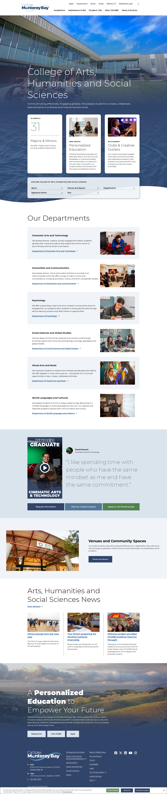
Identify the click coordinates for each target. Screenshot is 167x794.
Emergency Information (75, 752)
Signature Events (39, 193)
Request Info (36, 734)
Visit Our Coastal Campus (83, 507)
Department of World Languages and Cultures (53, 413)
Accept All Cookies (142, 790)
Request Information (46, 507)
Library (68, 775)
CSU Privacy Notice (96, 772)
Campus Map (35, 769)
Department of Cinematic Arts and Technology (53, 251)
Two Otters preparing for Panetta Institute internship (81, 637)
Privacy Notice (67, 792)
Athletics (110, 4)
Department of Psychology (44, 316)
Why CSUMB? (112, 10)
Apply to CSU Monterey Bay (121, 507)
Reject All (127, 790)
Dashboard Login (126, 4)
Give (69, 193)
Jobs (91, 780)
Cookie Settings (95, 776)
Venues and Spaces (76, 188)
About (93, 4)
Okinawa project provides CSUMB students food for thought (122, 637)
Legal (91, 768)
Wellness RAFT (72, 763)
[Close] (164, 790)
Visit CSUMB (56, 734)
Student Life (95, 10)
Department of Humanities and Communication (54, 284)
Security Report (95, 756)
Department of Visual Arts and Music (49, 381)
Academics (59, 10)
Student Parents (72, 771)
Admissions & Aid (77, 10)
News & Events (129, 10)
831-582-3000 (35, 779)
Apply (71, 4)
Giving (101, 4)
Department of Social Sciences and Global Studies (55, 349)
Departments (82, 4)
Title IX (92, 760)
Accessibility (93, 764)
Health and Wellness (74, 767)
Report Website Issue (97, 752)
